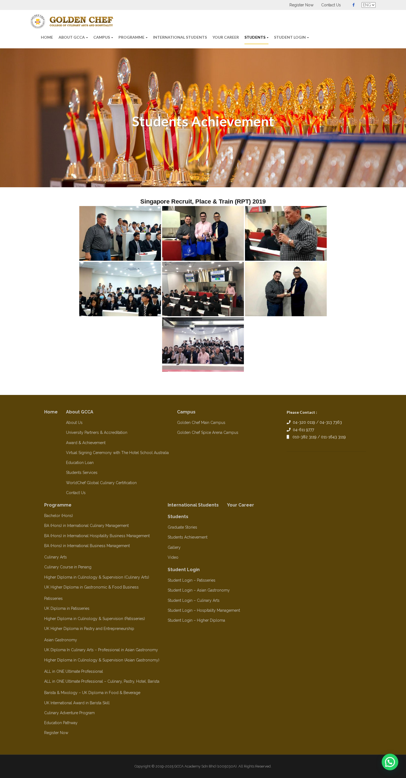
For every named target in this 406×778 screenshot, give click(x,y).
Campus (102, 37)
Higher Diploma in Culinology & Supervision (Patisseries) (94, 618)
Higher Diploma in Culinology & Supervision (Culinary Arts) (96, 577)
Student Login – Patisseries (191, 580)
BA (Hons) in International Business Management (87, 546)
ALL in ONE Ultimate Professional (73, 671)
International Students (180, 37)
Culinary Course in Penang (67, 567)
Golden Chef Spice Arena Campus (207, 432)
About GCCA (72, 37)
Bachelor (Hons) (58, 515)
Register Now (301, 5)
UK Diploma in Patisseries (66, 608)
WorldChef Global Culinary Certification (101, 483)
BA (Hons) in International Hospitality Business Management (97, 536)
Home (47, 37)
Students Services (81, 472)
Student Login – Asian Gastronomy (199, 590)
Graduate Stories (182, 527)
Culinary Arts (55, 557)
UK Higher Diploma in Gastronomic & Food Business (91, 587)
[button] (390, 762)
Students (255, 37)
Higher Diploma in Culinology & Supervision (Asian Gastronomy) (101, 660)
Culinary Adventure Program (69, 713)
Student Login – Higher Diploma (196, 620)
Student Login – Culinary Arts (194, 600)
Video (173, 557)
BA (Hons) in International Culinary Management (86, 525)
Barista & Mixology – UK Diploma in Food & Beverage (92, 692)
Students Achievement (187, 537)
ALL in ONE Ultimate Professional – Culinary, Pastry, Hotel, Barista (101, 681)
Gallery (174, 547)
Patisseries (53, 598)
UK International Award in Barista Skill (77, 703)
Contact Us (331, 5)
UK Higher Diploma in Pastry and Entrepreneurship (89, 628)
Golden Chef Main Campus (201, 422)
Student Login (290, 37)
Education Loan (80, 462)
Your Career (225, 37)
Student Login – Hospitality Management (204, 610)
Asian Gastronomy (60, 640)
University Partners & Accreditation (96, 432)
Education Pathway (61, 723)
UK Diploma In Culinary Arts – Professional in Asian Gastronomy (101, 650)
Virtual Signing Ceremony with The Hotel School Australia (117, 452)
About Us (74, 422)
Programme (131, 37)
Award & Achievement (86, 443)
